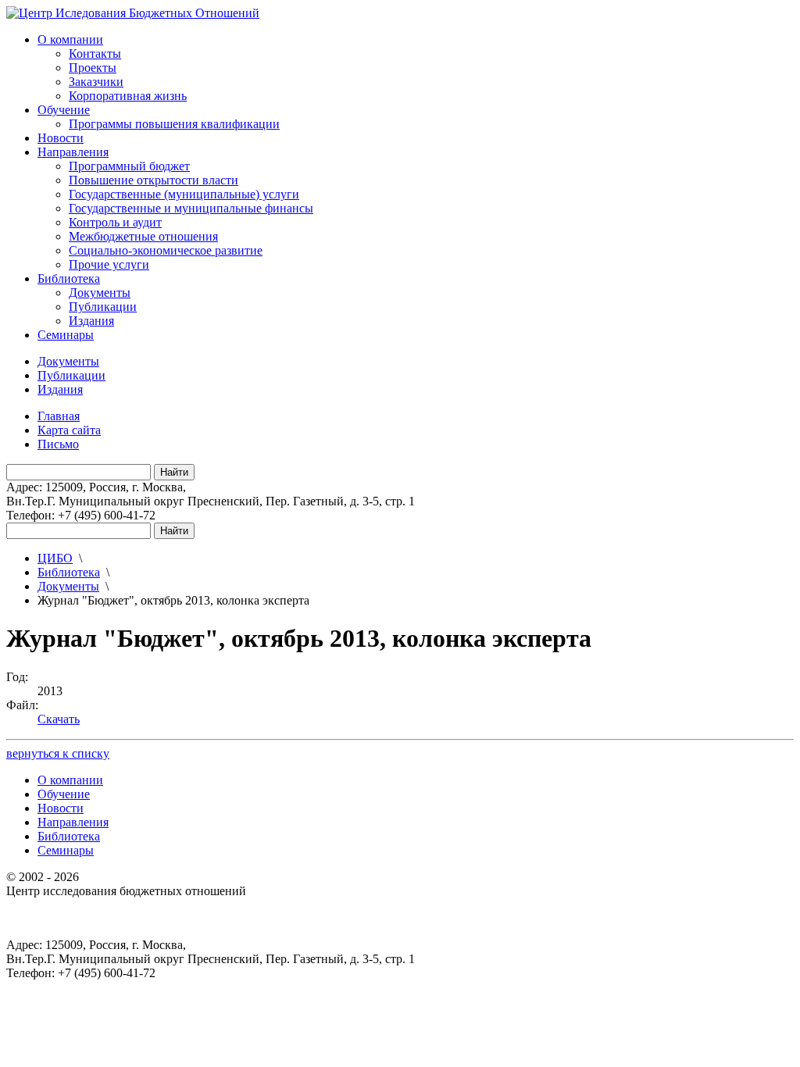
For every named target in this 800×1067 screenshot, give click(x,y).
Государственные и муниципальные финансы (191, 208)
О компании (70, 39)
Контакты (95, 53)
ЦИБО (55, 558)
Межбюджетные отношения (143, 236)
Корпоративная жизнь (128, 95)
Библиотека (69, 278)
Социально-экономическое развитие (165, 250)
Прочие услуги (109, 264)
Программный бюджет (129, 166)
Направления (73, 152)
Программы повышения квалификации (174, 123)
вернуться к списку (57, 753)
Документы (99, 292)
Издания (91, 320)
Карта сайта (69, 430)
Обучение (64, 109)
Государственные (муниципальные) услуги (184, 194)
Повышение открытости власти (153, 180)
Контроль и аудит (115, 222)
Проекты (92, 67)
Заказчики (96, 81)
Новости (61, 138)
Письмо (58, 444)
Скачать (59, 719)
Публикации (103, 306)
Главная (59, 416)
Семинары (66, 334)
